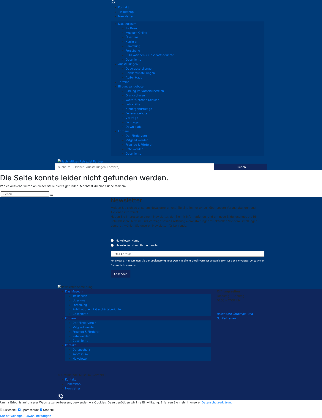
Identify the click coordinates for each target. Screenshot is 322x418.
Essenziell (10, 410)
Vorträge (132, 118)
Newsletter (125, 16)
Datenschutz (81, 349)
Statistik (49, 410)
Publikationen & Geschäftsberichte (150, 55)
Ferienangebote (136, 113)
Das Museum (127, 24)
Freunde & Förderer (139, 144)
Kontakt (123, 7)
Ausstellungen (128, 64)
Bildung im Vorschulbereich (145, 91)
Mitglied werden (137, 140)
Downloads (133, 127)
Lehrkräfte (133, 104)
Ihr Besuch (133, 28)
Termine (123, 82)
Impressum (80, 354)
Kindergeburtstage (139, 109)
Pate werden (134, 149)
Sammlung (133, 46)
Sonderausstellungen (140, 73)
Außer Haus (134, 77)
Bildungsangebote (130, 86)
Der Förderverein (137, 135)
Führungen (133, 122)
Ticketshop (126, 12)
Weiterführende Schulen (142, 100)
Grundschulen (135, 95)
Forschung (133, 50)
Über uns (132, 37)
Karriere (131, 41)
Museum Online (136, 33)
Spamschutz (30, 410)
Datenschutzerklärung (217, 402)
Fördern (123, 131)
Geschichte (133, 59)
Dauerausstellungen (139, 68)
